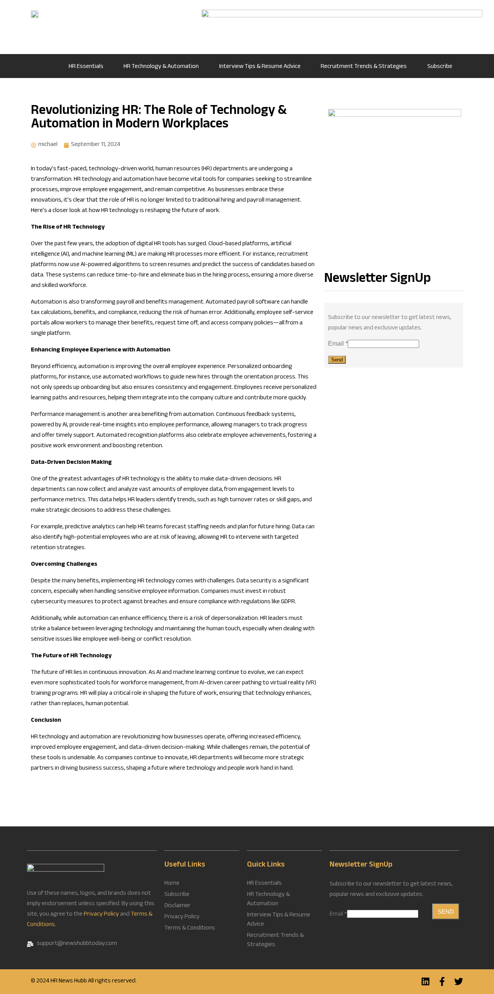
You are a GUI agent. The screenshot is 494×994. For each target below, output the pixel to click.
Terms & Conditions (189, 928)
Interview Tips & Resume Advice (260, 67)
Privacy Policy (101, 914)
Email (338, 343)
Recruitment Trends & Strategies (364, 67)
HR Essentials (86, 67)
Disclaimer (177, 906)
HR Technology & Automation (161, 67)
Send (337, 360)
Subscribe (439, 67)
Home (45, 66)
